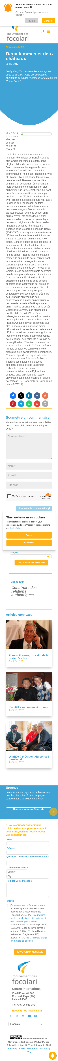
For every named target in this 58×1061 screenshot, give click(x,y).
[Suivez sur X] (23, 1016)
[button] (53, 812)
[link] (13, 395)
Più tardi (32, 20)
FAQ (29, 1051)
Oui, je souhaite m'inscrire (31, 562)
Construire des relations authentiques (24, 591)
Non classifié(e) (15, 47)
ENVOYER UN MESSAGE (30, 952)
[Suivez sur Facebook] (10, 1016)
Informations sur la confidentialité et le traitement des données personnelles (28, 918)
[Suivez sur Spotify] (35, 1016)
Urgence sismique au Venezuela (28, 809)
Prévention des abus (38, 1048)
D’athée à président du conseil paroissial (29, 758)
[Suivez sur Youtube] (29, 1016)
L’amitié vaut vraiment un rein (28, 707)
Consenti (48, 20)
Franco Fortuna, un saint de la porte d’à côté (29, 657)
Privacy (12, 1048)
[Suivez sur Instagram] (17, 1016)
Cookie (21, 1048)
